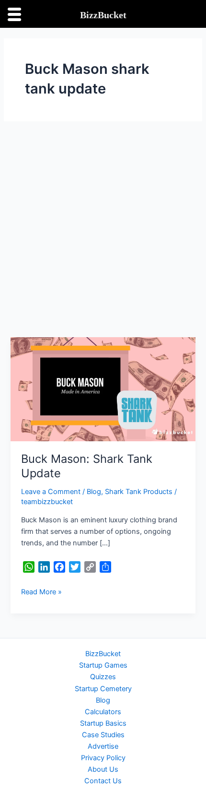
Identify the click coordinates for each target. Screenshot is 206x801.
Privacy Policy (103, 758)
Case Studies (103, 734)
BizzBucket (103, 653)
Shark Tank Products (138, 491)
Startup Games (103, 665)
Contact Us (103, 781)
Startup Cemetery (103, 688)
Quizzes (103, 676)
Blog (94, 491)
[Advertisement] (103, 229)
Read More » (41, 591)
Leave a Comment (50, 491)
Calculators (103, 711)
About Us (103, 769)
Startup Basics (103, 723)
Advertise (103, 746)
